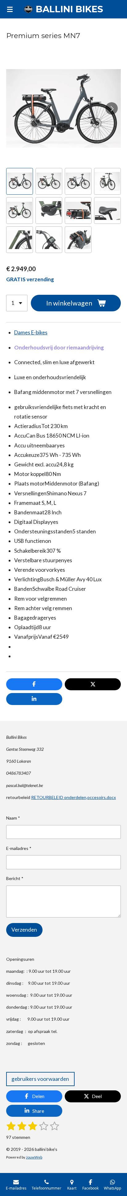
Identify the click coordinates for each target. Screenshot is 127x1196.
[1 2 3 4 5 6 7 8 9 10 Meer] (16, 303)
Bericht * (14, 878)
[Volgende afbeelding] (111, 108)
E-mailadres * (18, 848)
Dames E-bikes (30, 332)
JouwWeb (34, 1157)
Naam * (13, 817)
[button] (19, 181)
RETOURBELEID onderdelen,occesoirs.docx (73, 797)
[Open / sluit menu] (10, 9)
